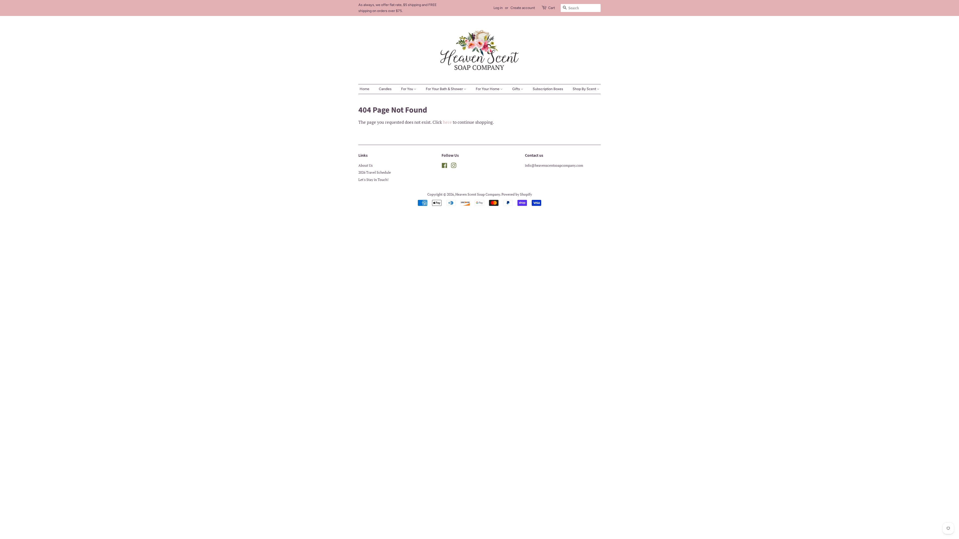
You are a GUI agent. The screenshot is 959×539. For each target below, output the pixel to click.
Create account (522, 8)
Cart (551, 8)
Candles (385, 89)
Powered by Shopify (516, 194)
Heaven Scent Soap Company (477, 194)
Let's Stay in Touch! (373, 179)
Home (364, 89)
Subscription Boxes (548, 89)
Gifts (516, 89)
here (447, 122)
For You (407, 89)
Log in (498, 8)
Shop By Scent (585, 89)
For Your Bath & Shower (445, 89)
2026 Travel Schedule (374, 172)
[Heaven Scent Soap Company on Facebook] (444, 166)
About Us (365, 165)
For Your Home (488, 89)
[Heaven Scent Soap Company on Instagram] (453, 166)
